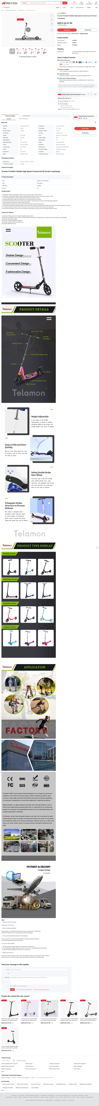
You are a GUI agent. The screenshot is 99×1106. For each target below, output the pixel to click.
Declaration (64, 1100)
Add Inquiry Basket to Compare (28, 56)
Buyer (64, 7)
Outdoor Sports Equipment (80, 1063)
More (2, 1090)
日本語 (65, 1097)
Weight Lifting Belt (78, 1066)
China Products (21, 1095)
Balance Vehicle (21, 10)
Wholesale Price (51, 1095)
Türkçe (78, 1097)
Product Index (74, 1095)
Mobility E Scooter (73, 1084)
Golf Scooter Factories (48, 1084)
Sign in (96, 4)
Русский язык (36, 1097)
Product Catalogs (22, 1060)
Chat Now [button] (88, 30)
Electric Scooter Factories (8, 1084)
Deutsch (46, 1097)
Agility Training (29, 1063)
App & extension (79, 7)
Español (20, 1097)
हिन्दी (69, 1097)
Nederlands (52, 1097)
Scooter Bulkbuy (35, 1087)
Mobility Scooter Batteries (85, 1084)
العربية (57, 1097)
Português (25, 1097)
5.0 (80, 118)
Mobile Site (81, 1095)
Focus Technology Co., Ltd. (40, 1100)
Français (30, 1097)
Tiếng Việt (83, 1097)
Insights (86, 1095)
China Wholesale (43, 1095)
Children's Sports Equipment (7, 1066)
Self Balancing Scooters (30, 10)
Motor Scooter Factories (22, 1084)
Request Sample (84, 33)
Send (12, 989)
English (15, 1097)
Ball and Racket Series (54, 1069)
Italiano (42, 1097)
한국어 (61, 1097)
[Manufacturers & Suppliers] (9, 3)
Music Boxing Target (54, 1066)
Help (72, 7)
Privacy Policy (71, 1100)
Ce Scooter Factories (35, 1084)
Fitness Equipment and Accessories (9, 1063)
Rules (96, 7)
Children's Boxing (29, 1066)
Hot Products (14, 1095)
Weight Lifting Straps (6, 1069)
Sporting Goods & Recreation (11, 10)
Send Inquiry (67, 30)
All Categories (6, 7)
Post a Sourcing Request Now (41, 989)
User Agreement (58, 1100)
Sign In (59, 109)
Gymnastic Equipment (54, 1063)
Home (2, 10)
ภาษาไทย (73, 1097)
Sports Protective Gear (31, 1069)
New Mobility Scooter (61, 1084)
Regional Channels (66, 1095)
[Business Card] (95, 122)
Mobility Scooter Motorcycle (22, 1087)
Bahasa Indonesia (89, 1097)
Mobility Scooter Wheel (8, 1087)
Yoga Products (77, 1069)
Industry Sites (58, 1095)
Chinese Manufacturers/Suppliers (32, 1095)
